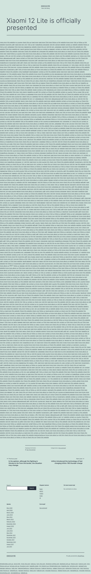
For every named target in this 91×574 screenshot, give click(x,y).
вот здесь (16, 180)
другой (72, 76)
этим (32, 148)
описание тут (66, 65)
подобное (49, 153)
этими (10, 114)
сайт (46, 232)
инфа (66, 90)
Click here (48, 42)
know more (69, 42)
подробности (4, 63)
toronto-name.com (54, 293)
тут (83, 180)
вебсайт (72, 162)
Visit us (76, 42)
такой (9, 54)
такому (79, 110)
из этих (51, 74)
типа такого (23, 92)
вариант (52, 49)
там (76, 164)
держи (43, 83)
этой (64, 81)
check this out (27, 42)
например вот (39, 99)
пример (66, 78)
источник (65, 153)
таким (35, 90)
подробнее (81, 166)
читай (14, 65)
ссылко (35, 221)
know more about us (60, 51)
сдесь (37, 81)
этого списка (50, 191)
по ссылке (18, 42)
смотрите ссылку (35, 114)
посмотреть (13, 63)
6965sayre (45, 6)
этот (32, 56)
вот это (56, 110)
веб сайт (20, 63)
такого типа (24, 101)
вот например (9, 47)
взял (68, 130)
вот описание (41, 51)
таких (44, 133)
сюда (79, 92)
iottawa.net (21, 103)
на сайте (67, 110)
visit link (52, 44)
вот (34, 44)
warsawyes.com (52, 90)
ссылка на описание (78, 329)
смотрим (41, 60)
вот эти (10, 56)
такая (76, 76)
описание (36, 85)
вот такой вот (48, 78)
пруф (80, 146)
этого (64, 69)
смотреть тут (75, 56)
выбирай (26, 72)
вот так (4, 130)
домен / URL (4, 56)
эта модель (87, 74)
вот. (82, 47)
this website (11, 42)
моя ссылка (15, 96)
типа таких (75, 65)
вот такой (20, 49)
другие (67, 184)
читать (18, 130)
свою (59, 67)
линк (29, 112)
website (63, 42)
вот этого (87, 85)
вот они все (40, 78)
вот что (21, 254)
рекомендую (24, 60)
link (59, 42)
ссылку (35, 108)
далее (58, 72)
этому (68, 69)
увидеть (23, 110)
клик (44, 108)
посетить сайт (61, 171)
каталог (7, 78)
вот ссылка (81, 281)
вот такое (86, 193)
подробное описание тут (69, 146)
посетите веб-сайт (75, 212)
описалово (50, 114)
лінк (21, 381)
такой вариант (33, 72)
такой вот (65, 212)
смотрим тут (59, 126)
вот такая (23, 96)
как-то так (72, 96)
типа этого (3, 42)
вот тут (32, 99)
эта (70, 252)
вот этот (24, 44)
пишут (68, 81)
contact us (69, 44)
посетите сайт (10, 44)
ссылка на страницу (41, 56)
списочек (21, 51)
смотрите (72, 137)
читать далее (43, 180)
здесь (9, 245)
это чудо (70, 318)
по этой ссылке (41, 162)
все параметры (26, 47)
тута (58, 119)
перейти (2, 72)
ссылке (12, 202)
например (30, 94)
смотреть (69, 232)
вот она (33, 78)
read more (35, 42)
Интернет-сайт (12, 83)
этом (30, 105)
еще (43, 119)
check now (65, 49)
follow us (55, 42)
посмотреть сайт (12, 69)
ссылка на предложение (8, 81)
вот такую (35, 87)
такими (83, 119)
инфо (69, 139)
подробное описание (42, 44)
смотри (57, 44)
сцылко (19, 54)
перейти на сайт (32, 92)
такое (18, 58)
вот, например (56, 47)
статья (20, 72)
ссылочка (76, 54)
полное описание (23, 67)
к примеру (34, 96)
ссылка (71, 85)
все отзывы (38, 117)
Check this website (75, 47)
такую (42, 67)
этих (70, 153)
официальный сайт (9, 58)
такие (42, 223)
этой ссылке (19, 193)
